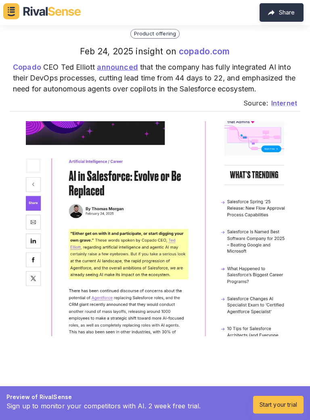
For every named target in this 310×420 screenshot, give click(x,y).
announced (117, 67)
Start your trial (278, 404)
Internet (284, 103)
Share (287, 12)
